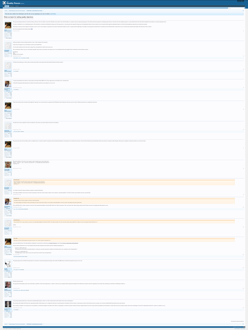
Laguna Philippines (9, 118)
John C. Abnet (19, 269)
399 (11, 273)
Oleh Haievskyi (15, 256)
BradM (6, 268)
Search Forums (6, 7)
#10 (243, 207)
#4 (243, 87)
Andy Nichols (7, 88)
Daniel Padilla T (22, 256)
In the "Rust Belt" (9, 215)
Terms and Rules (237, 328)
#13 (243, 267)
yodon (6, 70)
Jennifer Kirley (7, 308)
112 (11, 116)
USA (11, 317)
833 (11, 134)
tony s (28, 18)
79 (11, 173)
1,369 (11, 33)
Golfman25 (7, 130)
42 (11, 76)
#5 (243, 109)
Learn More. (53, 13)
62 (11, 136)
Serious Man (7, 169)
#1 (243, 30)
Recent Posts (12, 7)
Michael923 (7, 50)
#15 (243, 307)
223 (11, 74)
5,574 (11, 93)
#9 (243, 194)
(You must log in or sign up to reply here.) (237, 321)
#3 (243, 69)
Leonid (6, 289)
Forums (6, 6)
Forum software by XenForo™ (12, 328)
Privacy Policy (242, 328)
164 (11, 293)
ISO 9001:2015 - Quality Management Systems (16, 18)
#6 (243, 129)
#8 (243, 168)
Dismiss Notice (242, 13)
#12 (243, 254)
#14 (243, 288)
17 (11, 175)
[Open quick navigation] (243, 10)
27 (11, 295)
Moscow (10, 296)
